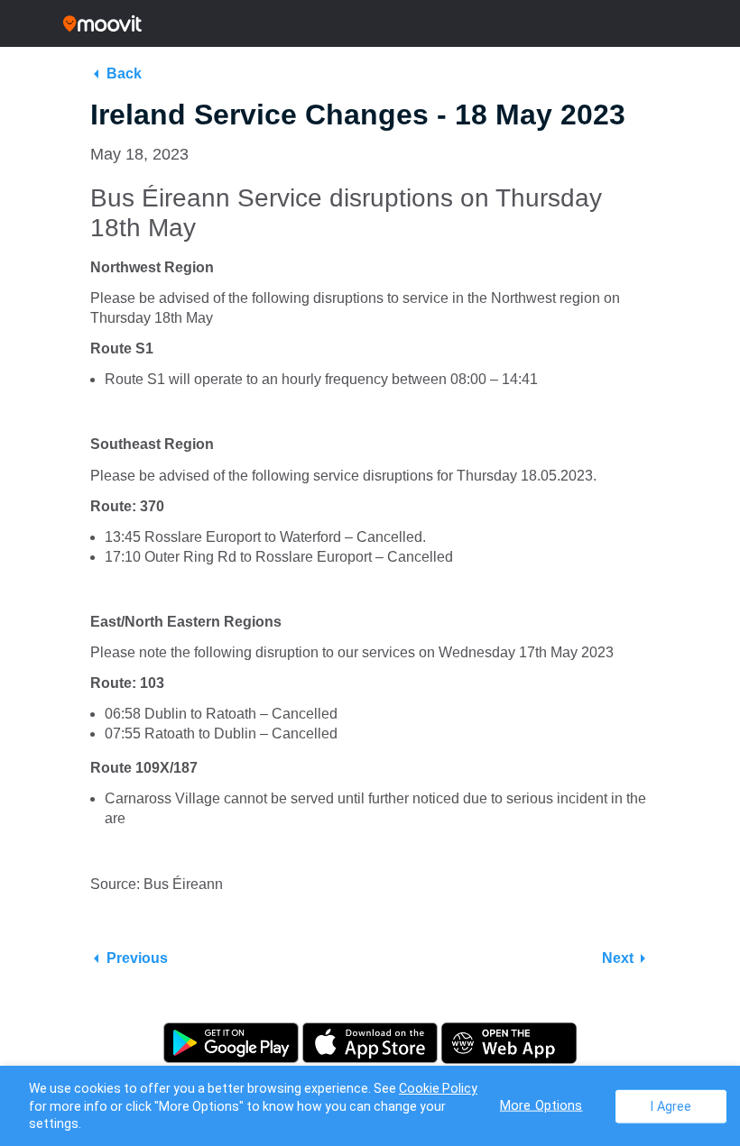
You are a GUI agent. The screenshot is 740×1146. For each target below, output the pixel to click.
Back (124, 73)
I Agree (671, 1106)
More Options (541, 1105)
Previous (137, 958)
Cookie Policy (438, 1088)
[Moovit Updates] (370, 23)
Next (618, 958)
